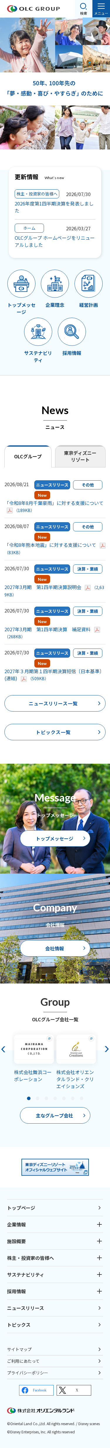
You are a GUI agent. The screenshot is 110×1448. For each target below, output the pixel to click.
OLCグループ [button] (28, 456)
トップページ (21, 1207)
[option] (55, 83)
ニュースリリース (25, 1307)
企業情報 (16, 1224)
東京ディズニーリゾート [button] (80, 456)
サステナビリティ (25, 1274)
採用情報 (16, 1291)
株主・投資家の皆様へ (30, 1257)
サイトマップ (19, 1349)
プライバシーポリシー (27, 1373)
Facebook (39, 1390)
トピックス (19, 1324)
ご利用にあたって (23, 1361)
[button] (37, 1098)
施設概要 (16, 1241)
